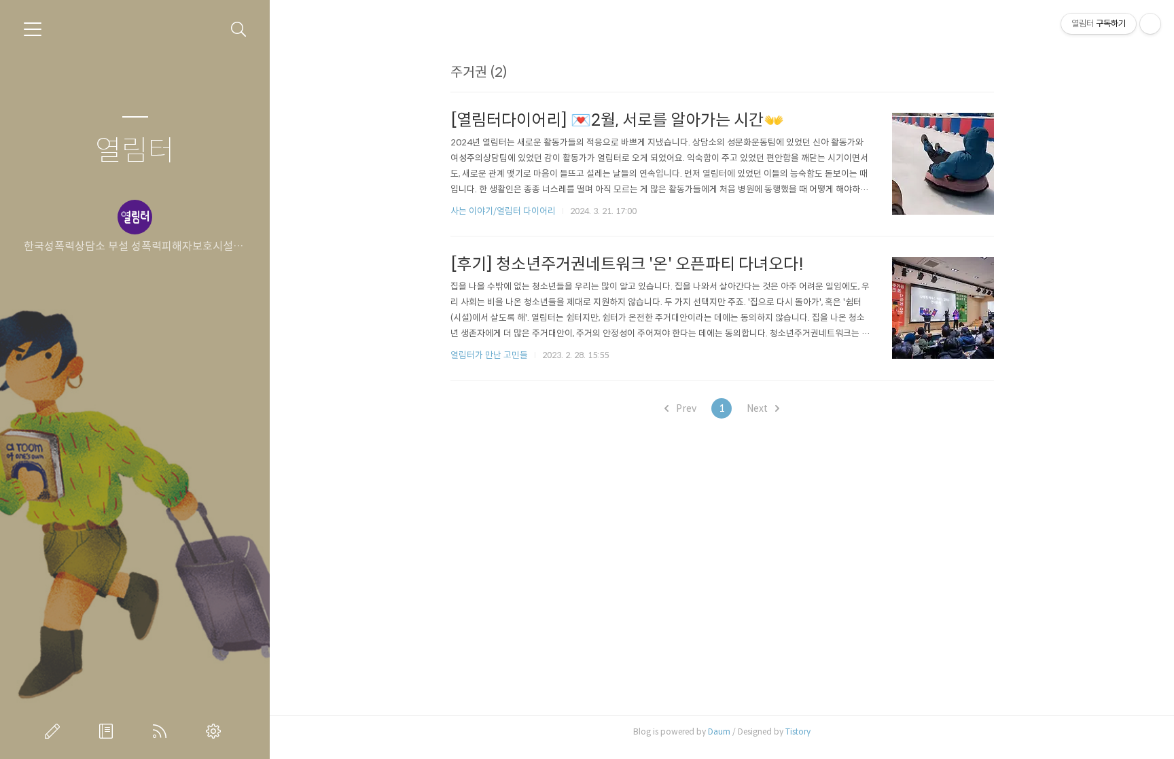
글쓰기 (55, 731)
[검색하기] (239, 29)
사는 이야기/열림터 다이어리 (503, 211)
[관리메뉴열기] (1150, 24)
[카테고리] (32, 29)
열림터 (135, 151)
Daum (719, 731)
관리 (216, 731)
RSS (162, 731)
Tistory (798, 731)
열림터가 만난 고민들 (489, 355)
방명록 (108, 731)
